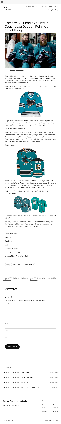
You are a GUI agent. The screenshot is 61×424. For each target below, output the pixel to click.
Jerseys (8, 264)
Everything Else (20, 70)
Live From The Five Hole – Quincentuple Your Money (21, 387)
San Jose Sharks (16, 264)
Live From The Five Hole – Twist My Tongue (18, 377)
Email (6, 330)
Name (6, 323)
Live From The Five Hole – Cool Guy (15, 382)
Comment (8, 303)
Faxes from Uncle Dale (7, 8)
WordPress (55, 420)
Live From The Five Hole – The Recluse (16, 372)
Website (7, 338)
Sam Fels (12, 70)
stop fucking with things (28, 264)
